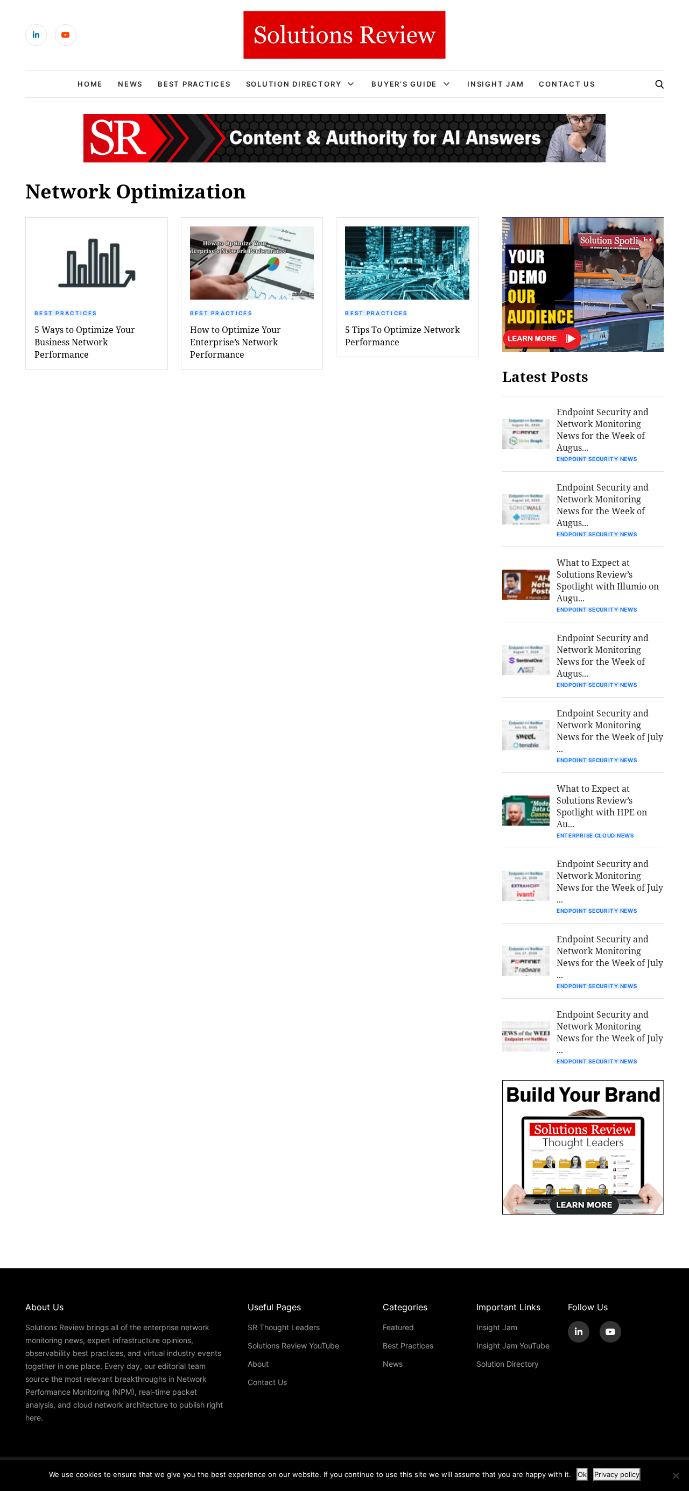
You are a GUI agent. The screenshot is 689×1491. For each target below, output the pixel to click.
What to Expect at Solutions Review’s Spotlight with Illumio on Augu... (608, 580)
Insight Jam (495, 84)
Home (90, 84)
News (130, 84)
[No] (675, 1475)
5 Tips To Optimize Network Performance (402, 335)
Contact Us (567, 84)
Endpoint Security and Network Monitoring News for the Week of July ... (610, 730)
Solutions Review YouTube (293, 1345)
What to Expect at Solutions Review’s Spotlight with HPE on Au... (602, 806)
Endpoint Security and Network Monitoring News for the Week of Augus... (603, 429)
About (258, 1364)
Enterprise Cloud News (595, 835)
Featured (398, 1327)
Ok (582, 1474)
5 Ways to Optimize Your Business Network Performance (84, 342)
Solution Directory (294, 84)
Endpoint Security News (597, 458)
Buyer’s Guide (404, 84)
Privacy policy (616, 1474)
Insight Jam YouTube (513, 1345)
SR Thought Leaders (284, 1327)
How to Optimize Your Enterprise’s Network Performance (235, 342)
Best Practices (194, 84)
